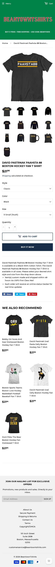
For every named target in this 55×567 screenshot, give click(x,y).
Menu (8, 3)
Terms (27, 523)
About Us (27, 509)
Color (4, 196)
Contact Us (27, 520)
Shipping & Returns (27, 516)
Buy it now (27, 247)
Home (5, 43)
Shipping (6, 176)
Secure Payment (27, 513)
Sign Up (47, 499)
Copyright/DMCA (27, 526)
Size (4, 209)
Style (4, 183)
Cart (51, 3)
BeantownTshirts (29, 557)
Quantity (6, 222)
